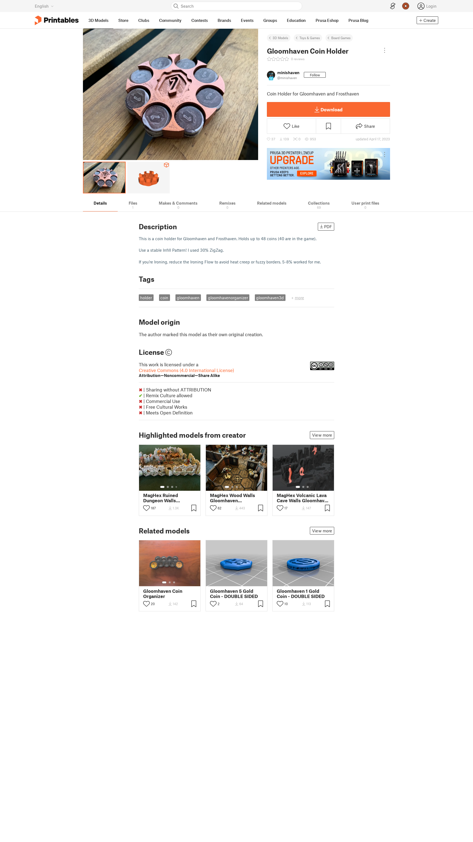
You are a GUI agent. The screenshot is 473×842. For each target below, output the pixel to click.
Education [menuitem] (296, 20)
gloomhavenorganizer (228, 297)
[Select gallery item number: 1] (162, 487)
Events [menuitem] (247, 20)
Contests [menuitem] (199, 20)
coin (164, 297)
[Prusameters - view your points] (405, 6)
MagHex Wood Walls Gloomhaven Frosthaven (232, 498)
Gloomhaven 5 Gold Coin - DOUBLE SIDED (234, 593)
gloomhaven (188, 297)
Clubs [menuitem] (143, 20)
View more (322, 434)
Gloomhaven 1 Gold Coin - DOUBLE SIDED (301, 593)
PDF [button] (328, 226)
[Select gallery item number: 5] (245, 487)
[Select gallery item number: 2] (168, 487)
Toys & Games (309, 38)
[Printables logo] (57, 20)
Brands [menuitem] (224, 20)
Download (331, 109)
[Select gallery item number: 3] (172, 487)
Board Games (341, 38)
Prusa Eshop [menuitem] (327, 20)
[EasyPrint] (393, 6)
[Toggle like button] (146, 508)
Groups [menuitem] (270, 20)
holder (146, 297)
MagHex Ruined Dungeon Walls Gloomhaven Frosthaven (160, 498)
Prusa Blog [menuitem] (358, 20)
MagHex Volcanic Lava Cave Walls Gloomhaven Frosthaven (303, 498)
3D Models (280, 38)
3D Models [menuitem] (98, 20)
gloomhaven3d (270, 297)
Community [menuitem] (170, 20)
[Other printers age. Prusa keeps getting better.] (328, 164)
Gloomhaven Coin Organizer (162, 593)
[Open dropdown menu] (384, 50)
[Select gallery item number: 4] (176, 487)
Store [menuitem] (123, 20)
